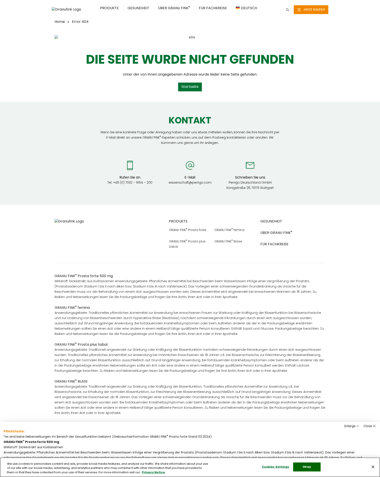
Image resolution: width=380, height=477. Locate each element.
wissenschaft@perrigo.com (190, 182)
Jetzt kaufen (314, 9)
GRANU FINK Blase (228, 241)
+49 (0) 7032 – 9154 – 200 (132, 182)
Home (60, 22)
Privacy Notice (153, 472)
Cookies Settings (275, 466)
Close (368, 426)
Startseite (190, 87)
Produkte (109, 8)
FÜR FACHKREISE (213, 8)
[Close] (373, 467)
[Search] (287, 9)
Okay (307, 466)
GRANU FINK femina (229, 230)
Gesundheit (138, 8)
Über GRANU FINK (174, 8)
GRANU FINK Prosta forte (187, 230)
